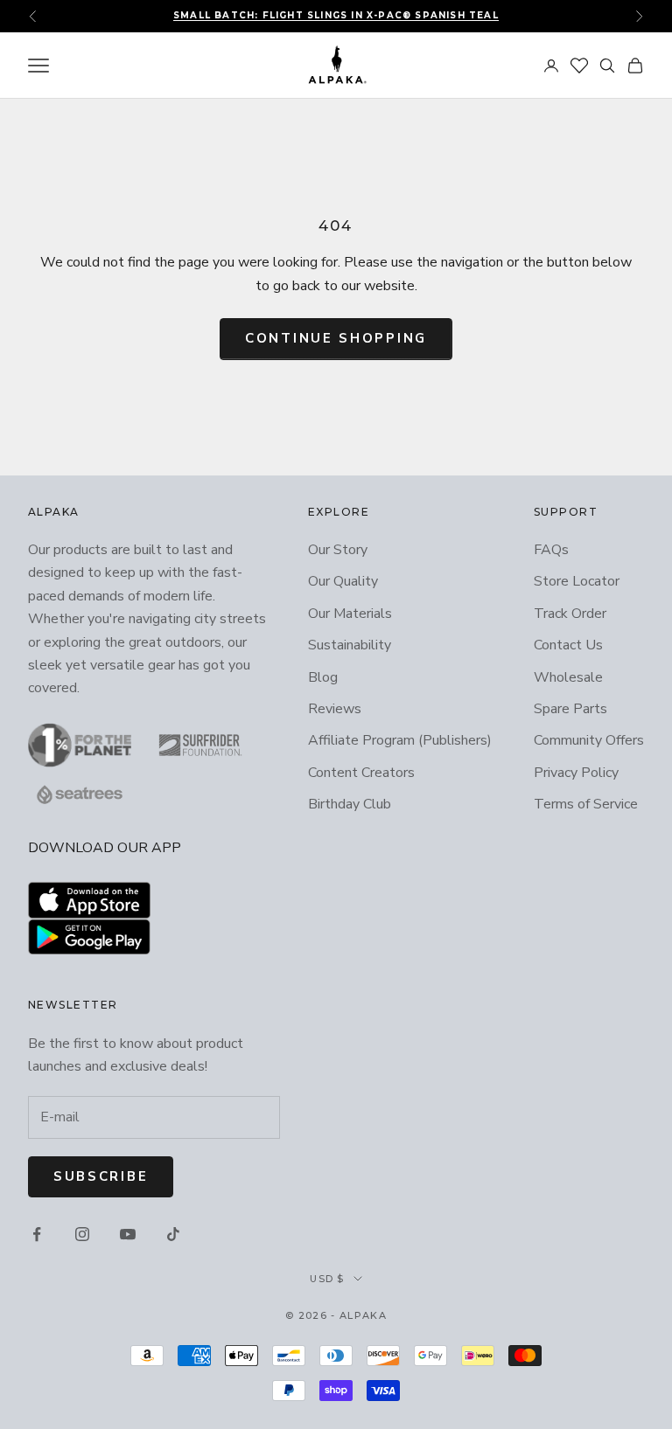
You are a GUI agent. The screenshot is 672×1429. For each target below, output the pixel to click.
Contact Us (568, 645)
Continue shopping (336, 338)
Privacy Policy (576, 772)
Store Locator (577, 581)
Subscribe (100, 1176)
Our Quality (343, 581)
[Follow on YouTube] (127, 1234)
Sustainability (349, 645)
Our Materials (350, 613)
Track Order (570, 613)
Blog (323, 677)
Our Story (338, 549)
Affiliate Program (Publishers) (400, 740)
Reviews (334, 708)
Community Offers (589, 740)
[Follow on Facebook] (37, 1234)
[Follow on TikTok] (173, 1234)
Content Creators (361, 772)
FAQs (551, 549)
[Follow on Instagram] (82, 1234)
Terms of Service (586, 804)
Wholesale (568, 677)
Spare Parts (570, 708)
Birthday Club (349, 804)
